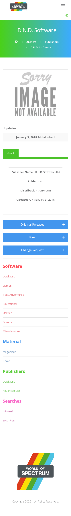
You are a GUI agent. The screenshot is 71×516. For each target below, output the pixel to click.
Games (7, 285)
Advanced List (11, 390)
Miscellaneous (11, 331)
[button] (67, 15)
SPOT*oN (9, 420)
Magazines (9, 352)
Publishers (52, 42)
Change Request (32, 250)
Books (7, 361)
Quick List (9, 276)
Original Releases (32, 224)
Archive (31, 42)
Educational (10, 304)
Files (32, 237)
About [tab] (10, 153)
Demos (7, 322)
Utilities (7, 313)
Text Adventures (13, 294)
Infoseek (8, 411)
